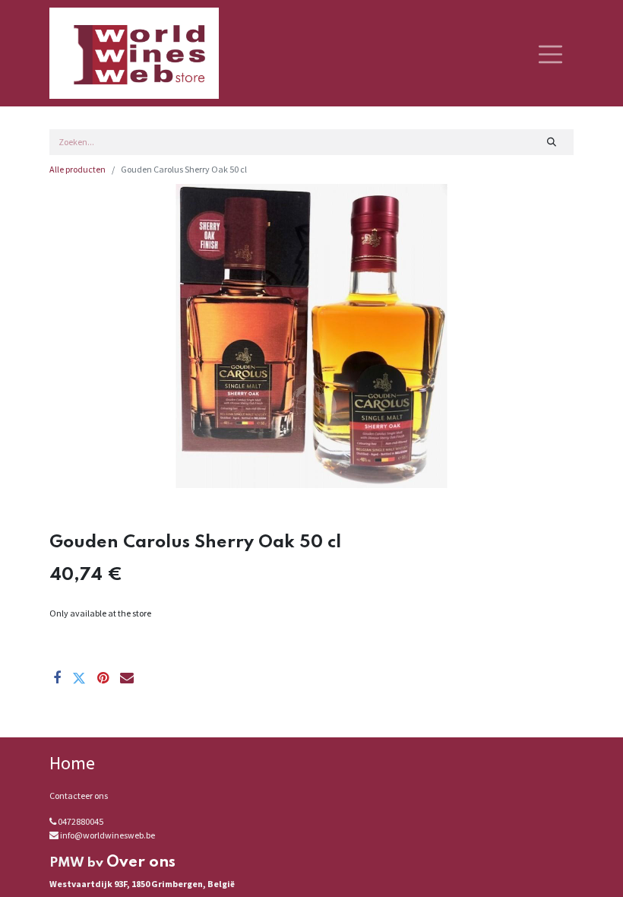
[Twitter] (79, 678)
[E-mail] (127, 678)
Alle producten (77, 169)
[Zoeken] (552, 142)
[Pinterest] (103, 678)
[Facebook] (57, 678)
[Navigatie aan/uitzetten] (550, 53)
